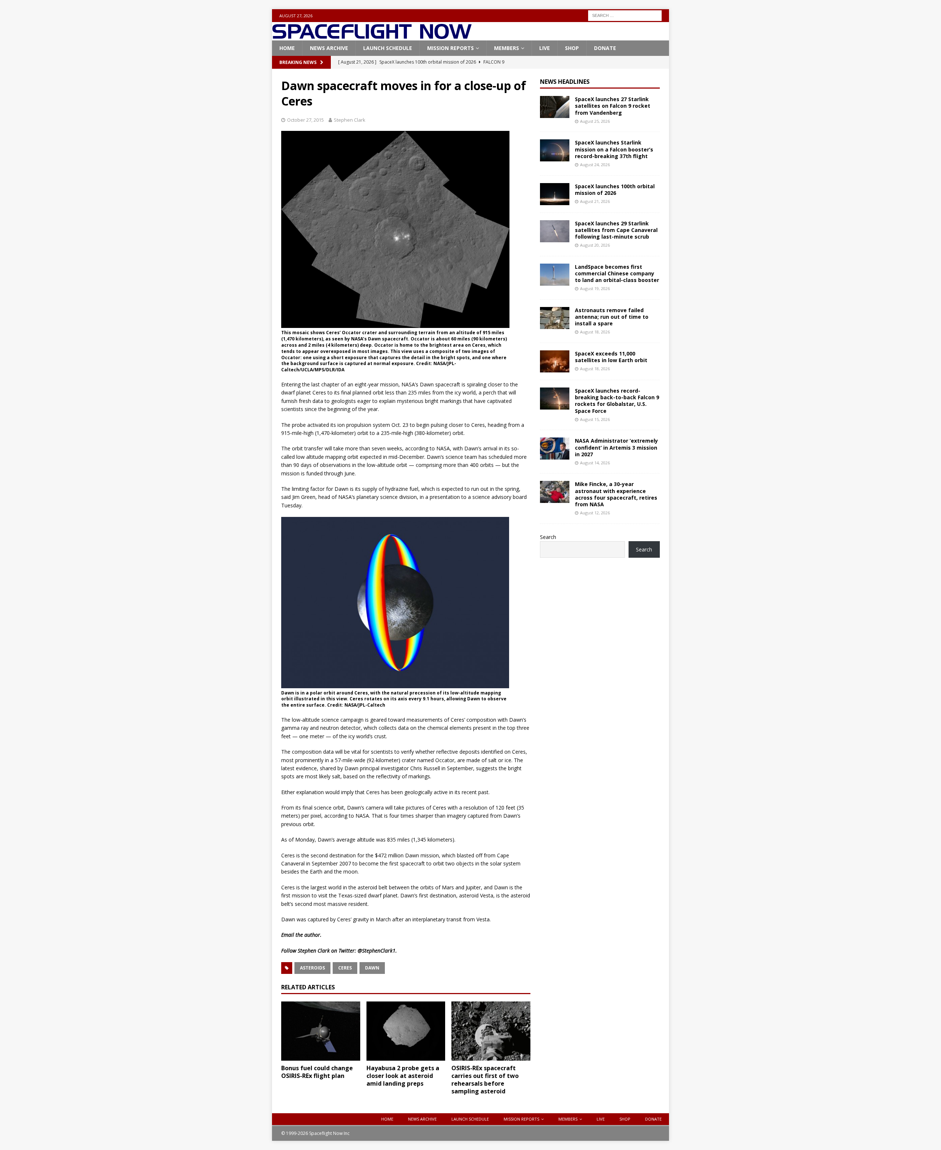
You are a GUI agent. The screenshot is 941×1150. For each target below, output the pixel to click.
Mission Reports (450, 47)
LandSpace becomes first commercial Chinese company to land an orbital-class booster (617, 273)
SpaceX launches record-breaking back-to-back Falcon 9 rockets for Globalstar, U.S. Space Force (617, 400)
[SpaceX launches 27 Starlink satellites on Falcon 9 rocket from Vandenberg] (554, 107)
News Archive (329, 47)
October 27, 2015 (305, 120)
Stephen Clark (349, 120)
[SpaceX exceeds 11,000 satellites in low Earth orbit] (554, 361)
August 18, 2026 (595, 332)
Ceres (345, 968)
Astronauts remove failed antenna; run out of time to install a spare (611, 317)
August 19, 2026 (595, 288)
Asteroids (312, 968)
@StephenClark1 (377, 950)
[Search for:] (625, 14)
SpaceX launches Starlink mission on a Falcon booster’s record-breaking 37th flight (614, 149)
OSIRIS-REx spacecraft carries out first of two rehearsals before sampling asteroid (485, 1079)
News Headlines (565, 82)
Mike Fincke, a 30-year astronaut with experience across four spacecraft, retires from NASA (616, 494)
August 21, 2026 (595, 201)
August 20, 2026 (595, 245)
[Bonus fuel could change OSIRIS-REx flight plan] (320, 1031)
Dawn (372, 968)
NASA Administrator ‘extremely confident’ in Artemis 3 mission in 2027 (616, 447)
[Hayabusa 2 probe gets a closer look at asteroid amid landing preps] (406, 1031)
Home (287, 47)
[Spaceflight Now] (372, 36)
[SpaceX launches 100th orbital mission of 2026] (554, 194)
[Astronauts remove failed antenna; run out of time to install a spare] (554, 318)
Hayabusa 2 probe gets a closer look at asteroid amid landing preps (402, 1076)
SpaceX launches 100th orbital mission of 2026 (615, 189)
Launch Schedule (387, 47)
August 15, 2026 (595, 419)
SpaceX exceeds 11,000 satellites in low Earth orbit (611, 357)
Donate (605, 47)
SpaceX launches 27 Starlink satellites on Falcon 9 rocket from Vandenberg (612, 106)
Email (287, 934)
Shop (572, 47)
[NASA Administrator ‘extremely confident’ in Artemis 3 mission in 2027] (554, 449)
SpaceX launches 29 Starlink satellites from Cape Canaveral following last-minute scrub (616, 230)
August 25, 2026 (595, 121)
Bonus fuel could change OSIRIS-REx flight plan (317, 1072)
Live (544, 47)
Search (548, 536)
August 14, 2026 (595, 462)
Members (506, 47)
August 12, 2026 (595, 512)
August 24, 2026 (595, 164)
